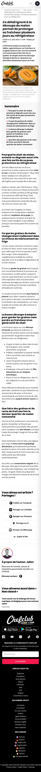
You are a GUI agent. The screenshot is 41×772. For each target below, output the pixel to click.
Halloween (20, 685)
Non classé (28, 10)
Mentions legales (20, 722)
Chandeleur (20, 676)
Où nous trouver (20, 711)
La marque (20, 705)
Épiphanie (20, 673)
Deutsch (22, 740)
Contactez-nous (20, 725)
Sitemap (32, 767)
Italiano (21, 753)
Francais (22, 737)
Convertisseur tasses (20, 696)
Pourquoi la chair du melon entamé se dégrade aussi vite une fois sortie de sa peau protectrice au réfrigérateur (21, 114)
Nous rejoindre (20, 727)
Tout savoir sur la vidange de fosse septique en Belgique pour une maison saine (20, 601)
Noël (20, 687)
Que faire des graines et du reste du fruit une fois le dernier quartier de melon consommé (21, 142)
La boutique (20, 708)
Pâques (20, 682)
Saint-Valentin (20, 679)
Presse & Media (20, 719)
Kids (20, 690)
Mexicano (21, 751)
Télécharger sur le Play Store (29, 629)
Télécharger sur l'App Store (11, 629)
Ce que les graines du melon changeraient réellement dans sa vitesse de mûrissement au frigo (20, 123)
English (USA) (21, 745)
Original (20, 693)
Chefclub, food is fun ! (12, 10)
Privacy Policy (11, 767)
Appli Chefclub (20, 716)
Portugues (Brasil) (22, 756)
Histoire (20, 713)
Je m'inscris (20, 661)
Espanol (22, 748)
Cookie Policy (22, 767)
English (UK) (22, 742)
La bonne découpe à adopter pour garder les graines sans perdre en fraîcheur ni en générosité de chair (19, 132)
